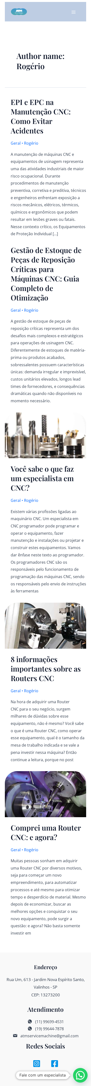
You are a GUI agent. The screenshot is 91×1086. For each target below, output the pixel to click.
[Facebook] (55, 1064)
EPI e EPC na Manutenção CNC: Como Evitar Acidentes (41, 116)
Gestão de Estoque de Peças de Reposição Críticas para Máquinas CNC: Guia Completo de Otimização (46, 273)
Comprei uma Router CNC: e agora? (46, 832)
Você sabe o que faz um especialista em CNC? (42, 478)
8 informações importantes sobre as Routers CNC (46, 668)
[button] (80, 1075)
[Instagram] (37, 1064)
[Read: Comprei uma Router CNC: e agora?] (45, 793)
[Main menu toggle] (73, 12)
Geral (16, 143)
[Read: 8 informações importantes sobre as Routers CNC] (45, 625)
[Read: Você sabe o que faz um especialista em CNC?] (45, 435)
